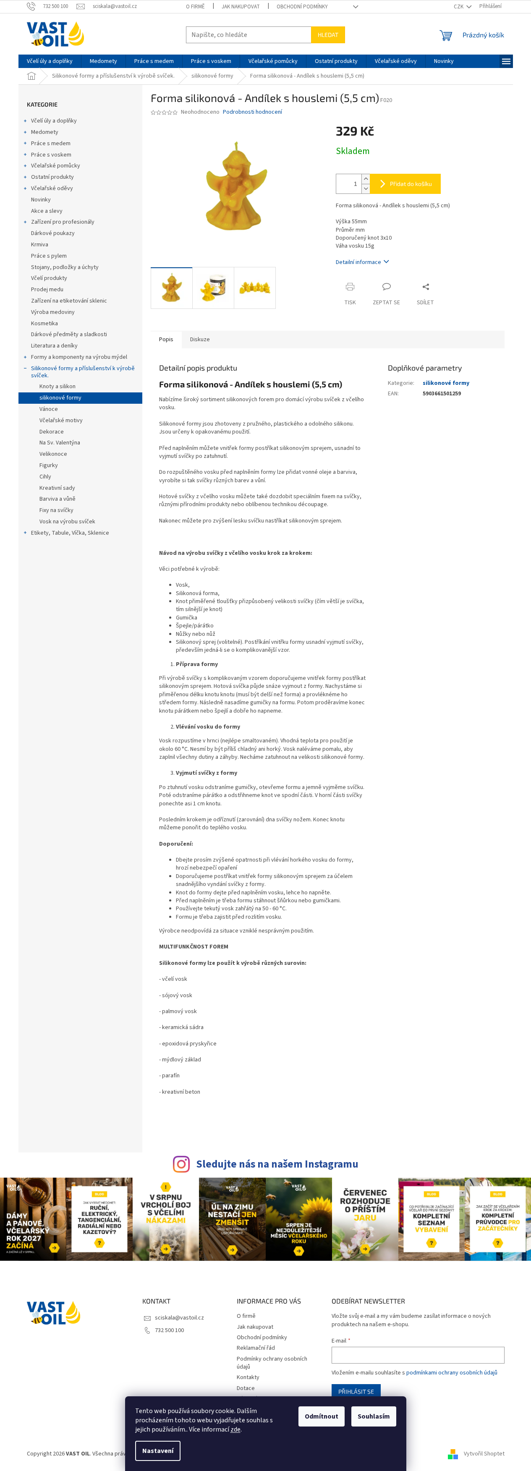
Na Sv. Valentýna (59, 443)
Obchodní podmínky (302, 6)
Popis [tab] (166, 339)
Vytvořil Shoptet (484, 1454)
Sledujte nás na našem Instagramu (277, 1164)
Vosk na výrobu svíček (67, 521)
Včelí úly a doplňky (54, 121)
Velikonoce (53, 454)
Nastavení (157, 1450)
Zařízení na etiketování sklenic (69, 301)
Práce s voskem (51, 155)
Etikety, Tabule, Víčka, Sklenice (70, 533)
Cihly (45, 477)
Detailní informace (358, 262)
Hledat (328, 34)
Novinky (41, 200)
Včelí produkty (49, 278)
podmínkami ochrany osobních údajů (451, 1373)
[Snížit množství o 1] (365, 188)
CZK (459, 6)
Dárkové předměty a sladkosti (69, 334)
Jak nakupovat (241, 6)
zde (235, 1429)
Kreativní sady (57, 488)
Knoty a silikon (57, 386)
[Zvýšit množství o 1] (365, 179)
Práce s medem (51, 143)
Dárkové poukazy (53, 233)
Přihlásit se (356, 1391)
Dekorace (51, 432)
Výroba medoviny (53, 312)
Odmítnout (321, 1416)
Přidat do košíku (411, 183)
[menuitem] (49, 61)
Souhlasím (374, 1416)
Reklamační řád (256, 1348)
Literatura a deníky (54, 346)
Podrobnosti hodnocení (252, 112)
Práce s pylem (49, 256)
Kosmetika (44, 323)
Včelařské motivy (61, 420)
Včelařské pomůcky (55, 166)
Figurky (48, 465)
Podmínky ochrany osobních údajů (272, 1363)
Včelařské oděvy (52, 188)
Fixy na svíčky (56, 510)
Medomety (44, 132)
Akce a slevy (47, 211)
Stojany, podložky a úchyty (65, 267)
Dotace (246, 1388)
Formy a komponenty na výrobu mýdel (79, 357)
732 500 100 (169, 1330)
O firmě (195, 6)
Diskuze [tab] (200, 339)
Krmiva (39, 244)
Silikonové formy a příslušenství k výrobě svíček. (83, 372)
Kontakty (248, 1377)
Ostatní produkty (52, 177)
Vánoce (48, 409)
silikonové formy (60, 398)
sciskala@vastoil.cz (179, 1318)
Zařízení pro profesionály (62, 222)
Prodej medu (47, 289)
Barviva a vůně (57, 499)
